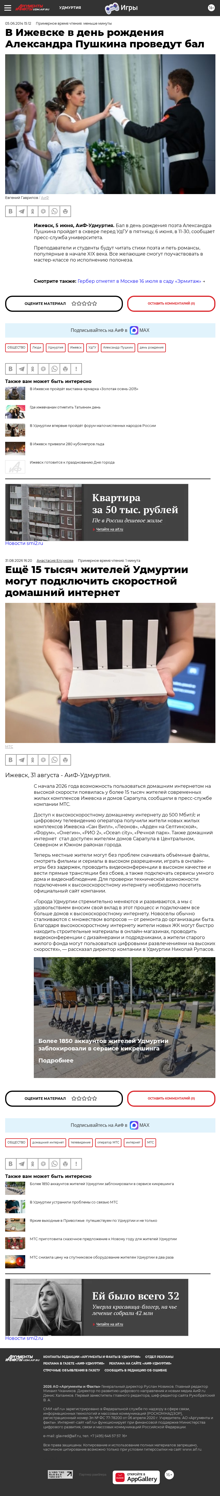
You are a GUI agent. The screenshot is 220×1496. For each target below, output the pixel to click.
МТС (9, 746)
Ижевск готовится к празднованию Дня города (72, 462)
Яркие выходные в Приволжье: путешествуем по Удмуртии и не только (93, 1220)
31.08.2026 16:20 (18, 560)
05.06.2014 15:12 (18, 23)
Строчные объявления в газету (71, 1370)
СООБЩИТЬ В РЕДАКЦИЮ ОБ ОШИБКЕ (136, 1370)
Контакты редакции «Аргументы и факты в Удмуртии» (92, 1357)
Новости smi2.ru (24, 543)
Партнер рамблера (92, 1474)
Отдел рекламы (159, 1357)
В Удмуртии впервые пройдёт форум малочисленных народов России (93, 425)
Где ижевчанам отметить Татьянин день (65, 407)
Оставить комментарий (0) (171, 303)
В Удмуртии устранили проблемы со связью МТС (74, 1202)
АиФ (45, 198)
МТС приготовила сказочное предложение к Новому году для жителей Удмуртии (103, 1239)
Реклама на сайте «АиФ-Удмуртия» (140, 1363)
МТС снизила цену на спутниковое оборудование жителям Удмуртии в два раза (102, 1257)
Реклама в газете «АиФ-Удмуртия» (74, 1363)
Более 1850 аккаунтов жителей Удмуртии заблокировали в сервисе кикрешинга (103, 1045)
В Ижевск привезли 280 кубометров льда (67, 444)
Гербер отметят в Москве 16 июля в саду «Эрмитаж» (139, 281)
